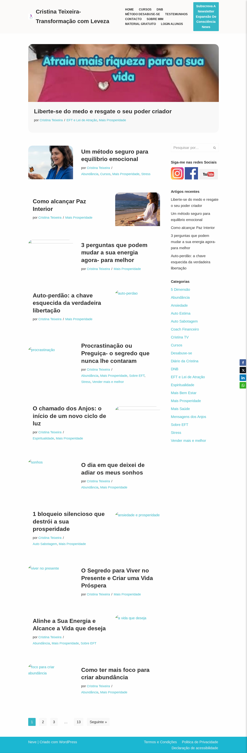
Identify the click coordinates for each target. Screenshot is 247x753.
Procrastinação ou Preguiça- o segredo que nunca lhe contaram (115, 353)
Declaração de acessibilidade (195, 748)
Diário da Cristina (184, 361)
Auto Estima (180, 313)
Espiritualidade (43, 438)
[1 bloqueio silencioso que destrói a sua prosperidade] (137, 529)
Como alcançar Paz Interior (193, 228)
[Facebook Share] (243, 362)
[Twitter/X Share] (243, 370)
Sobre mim (155, 19)
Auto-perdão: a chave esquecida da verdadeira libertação (67, 303)
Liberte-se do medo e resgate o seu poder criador (103, 111)
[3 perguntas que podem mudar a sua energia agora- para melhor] (50, 256)
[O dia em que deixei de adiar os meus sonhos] (50, 476)
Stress (145, 174)
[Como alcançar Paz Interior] (137, 209)
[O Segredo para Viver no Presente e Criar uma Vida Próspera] (50, 582)
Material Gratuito (140, 23)
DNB (160, 9)
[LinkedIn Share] (243, 377)
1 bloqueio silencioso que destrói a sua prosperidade (69, 521)
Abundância (89, 174)
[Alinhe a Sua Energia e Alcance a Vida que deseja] (137, 632)
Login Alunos (172, 23)
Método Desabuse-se (142, 14)
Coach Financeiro (185, 329)
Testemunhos (176, 14)
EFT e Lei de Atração (82, 120)
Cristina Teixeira (51, 120)
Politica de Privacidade (200, 742)
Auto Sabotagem (45, 544)
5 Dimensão (180, 289)
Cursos (145, 9)
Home (129, 9)
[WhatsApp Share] (243, 385)
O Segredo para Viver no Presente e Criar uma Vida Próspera (117, 578)
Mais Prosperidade (112, 120)
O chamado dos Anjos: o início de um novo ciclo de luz (69, 416)
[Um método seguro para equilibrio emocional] (50, 162)
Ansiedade (179, 305)
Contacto (133, 19)
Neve (32, 742)
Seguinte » (98, 722)
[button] (243, 392)
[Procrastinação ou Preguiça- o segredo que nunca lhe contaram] (50, 363)
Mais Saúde (180, 409)
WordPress (68, 742)
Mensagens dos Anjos (188, 417)
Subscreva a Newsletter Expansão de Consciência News (206, 16)
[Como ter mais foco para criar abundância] (50, 681)
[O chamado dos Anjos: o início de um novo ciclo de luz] (137, 423)
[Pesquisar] (215, 147)
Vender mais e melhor (108, 382)
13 (79, 722)
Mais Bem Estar (184, 393)
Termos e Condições (160, 742)
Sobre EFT (136, 375)
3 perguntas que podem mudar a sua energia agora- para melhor (114, 252)
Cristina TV (180, 337)
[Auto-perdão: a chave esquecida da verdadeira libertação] (137, 307)
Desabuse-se (181, 353)
